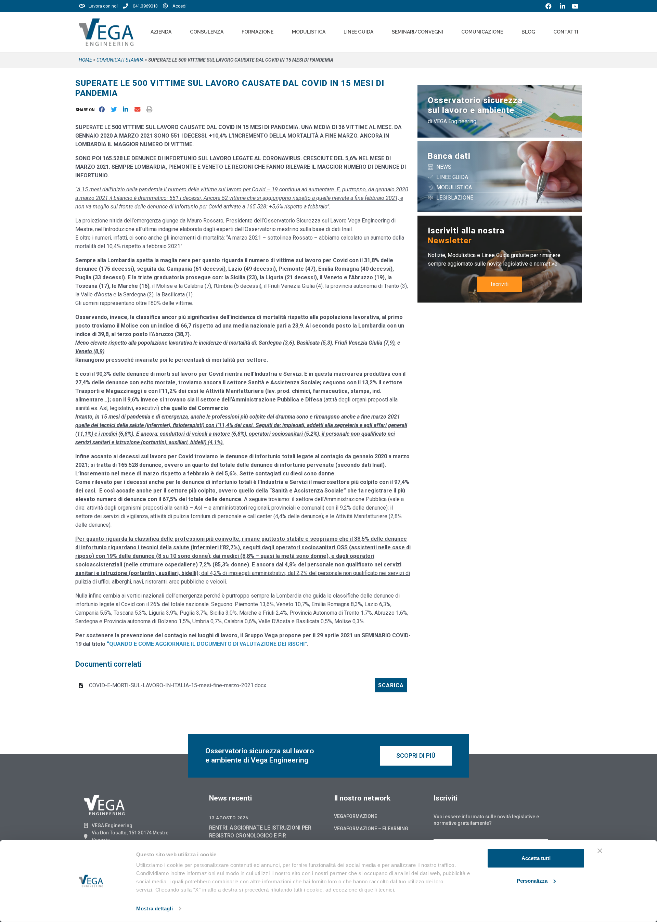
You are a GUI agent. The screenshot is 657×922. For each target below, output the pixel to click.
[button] (86, 109)
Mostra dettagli (154, 908)
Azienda (161, 32)
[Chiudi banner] (599, 850)
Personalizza (532, 880)
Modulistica (308, 32)
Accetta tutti (536, 858)
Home (85, 60)
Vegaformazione (355, 816)
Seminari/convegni (417, 32)
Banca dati (449, 156)
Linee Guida (358, 32)
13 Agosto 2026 (228, 817)
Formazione (257, 32)
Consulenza (206, 32)
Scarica (391, 685)
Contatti (565, 32)
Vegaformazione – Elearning (371, 828)
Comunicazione (482, 32)
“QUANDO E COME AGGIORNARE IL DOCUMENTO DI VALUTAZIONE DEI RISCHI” (207, 644)
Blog (528, 32)
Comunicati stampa (120, 60)
